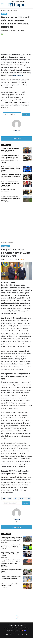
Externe (27, 628)
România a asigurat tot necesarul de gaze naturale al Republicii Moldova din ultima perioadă (11, 168)
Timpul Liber (17, 630)
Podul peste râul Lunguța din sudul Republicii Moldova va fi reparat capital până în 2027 (10, 198)
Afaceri (15, 10)
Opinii (17, 628)
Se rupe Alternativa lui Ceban (8, 189)
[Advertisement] (16, 221)
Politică (13, 628)
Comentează (16, 138)
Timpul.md (5, 30)
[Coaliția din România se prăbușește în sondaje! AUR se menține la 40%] (27, 150)
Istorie (22, 628)
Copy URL (26, 114)
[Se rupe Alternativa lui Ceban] (27, 192)
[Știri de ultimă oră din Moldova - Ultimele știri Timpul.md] (17, 4)
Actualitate (7, 628)
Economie (9, 10)
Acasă (4, 10)
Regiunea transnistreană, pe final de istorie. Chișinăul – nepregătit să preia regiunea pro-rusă (10, 183)
